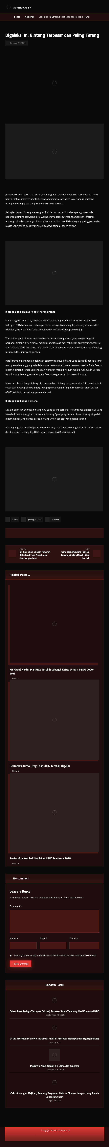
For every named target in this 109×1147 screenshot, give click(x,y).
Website (73, 938)
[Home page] (8, 16)
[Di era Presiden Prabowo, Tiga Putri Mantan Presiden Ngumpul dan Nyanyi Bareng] (54, 1027)
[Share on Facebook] (37, 533)
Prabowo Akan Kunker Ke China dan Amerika (54, 1065)
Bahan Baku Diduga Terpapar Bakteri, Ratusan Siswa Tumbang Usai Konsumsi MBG (54, 1011)
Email (43, 938)
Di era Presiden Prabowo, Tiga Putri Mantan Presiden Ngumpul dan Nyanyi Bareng (54, 1038)
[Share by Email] (72, 533)
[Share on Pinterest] (51, 533)
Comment (16, 906)
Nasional (55, 519)
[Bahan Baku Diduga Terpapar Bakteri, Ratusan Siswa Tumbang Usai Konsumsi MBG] (54, 1000)
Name (14, 938)
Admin (15, 519)
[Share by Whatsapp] (65, 533)
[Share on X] (44, 533)
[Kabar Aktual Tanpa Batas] (8, 7)
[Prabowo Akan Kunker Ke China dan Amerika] (54, 1055)
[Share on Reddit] (58, 533)
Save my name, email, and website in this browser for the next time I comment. (55, 955)
